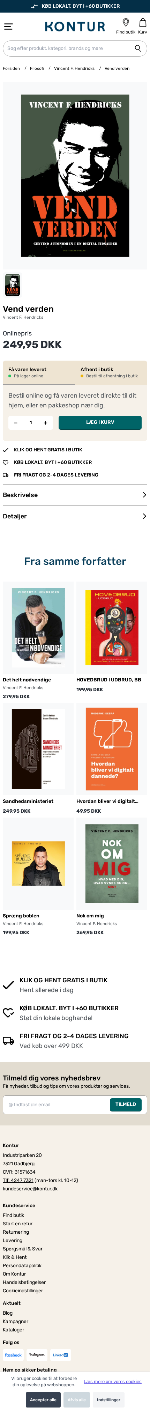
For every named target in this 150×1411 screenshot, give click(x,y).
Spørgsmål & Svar (23, 1249)
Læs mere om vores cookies (113, 1381)
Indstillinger (108, 1399)
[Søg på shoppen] (138, 48)
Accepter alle (43, 1399)
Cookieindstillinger (23, 1291)
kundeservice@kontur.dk (30, 1189)
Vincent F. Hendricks (74, 68)
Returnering (16, 1232)
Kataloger (13, 1330)
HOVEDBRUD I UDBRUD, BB (108, 680)
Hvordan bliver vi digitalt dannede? (105, 801)
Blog (8, 1313)
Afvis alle (77, 1399)
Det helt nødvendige (27, 680)
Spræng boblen (21, 916)
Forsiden (11, 68)
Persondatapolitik (22, 1266)
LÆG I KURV (100, 422)
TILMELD (125, 1104)
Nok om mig (90, 916)
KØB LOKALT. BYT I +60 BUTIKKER (81, 6)
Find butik (13, 1215)
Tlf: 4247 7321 (18, 1180)
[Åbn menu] (8, 26)
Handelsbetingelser (24, 1282)
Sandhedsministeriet (28, 801)
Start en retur (17, 1224)
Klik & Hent (15, 1257)
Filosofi (37, 68)
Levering (12, 1240)
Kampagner (15, 1321)
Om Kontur (14, 1274)
